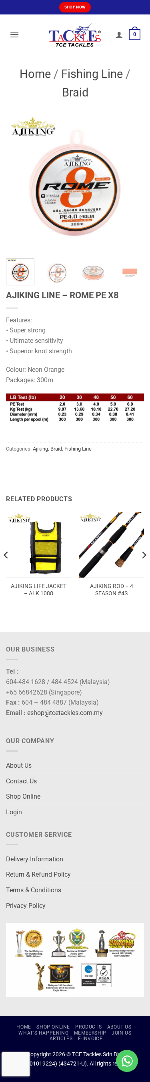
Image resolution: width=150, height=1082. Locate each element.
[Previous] (19, 183)
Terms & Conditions (33, 890)
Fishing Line (92, 74)
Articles (61, 1038)
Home (35, 74)
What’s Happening (43, 1033)
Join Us (121, 1033)
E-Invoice (90, 1038)
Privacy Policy (26, 906)
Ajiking (40, 449)
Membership (90, 1033)
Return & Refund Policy (38, 874)
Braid (75, 92)
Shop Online (23, 796)
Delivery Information (34, 859)
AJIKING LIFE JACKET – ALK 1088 (38, 589)
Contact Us (21, 781)
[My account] (119, 34)
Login (14, 812)
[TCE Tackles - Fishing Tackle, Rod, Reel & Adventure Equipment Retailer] (75, 34)
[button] (14, 34)
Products (88, 1027)
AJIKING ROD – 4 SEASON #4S (111, 589)
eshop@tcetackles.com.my (65, 713)
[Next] (131, 183)
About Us (19, 765)
